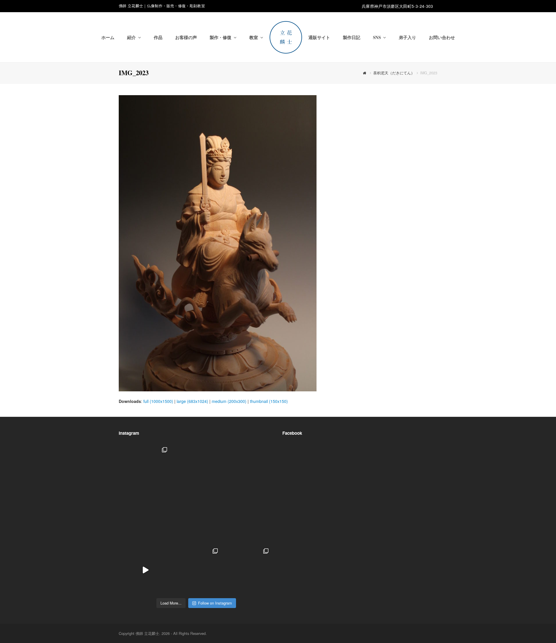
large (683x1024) (192, 401)
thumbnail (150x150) (269, 401)
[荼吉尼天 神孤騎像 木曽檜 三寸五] (247, 519)
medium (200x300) (229, 401)
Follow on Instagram (215, 603)
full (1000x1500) (158, 401)
